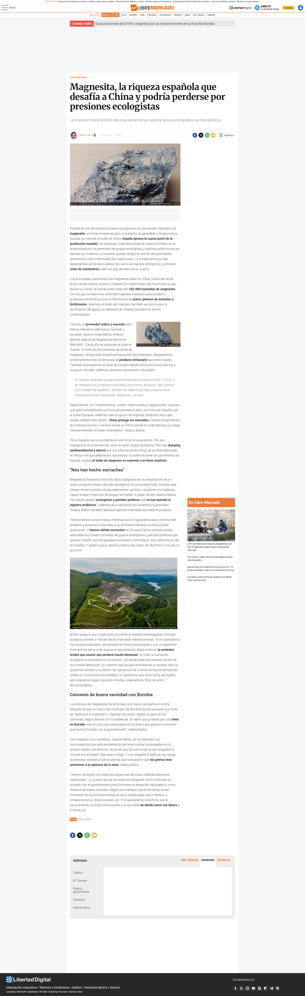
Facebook (235, 988)
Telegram (271, 988)
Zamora (211, 15)
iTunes (277, 988)
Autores (115, 987)
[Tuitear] (201, 135)
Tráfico (78, 873)
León (142, 15)
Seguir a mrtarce (94, 135)
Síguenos (228, 135)
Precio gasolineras (81, 890)
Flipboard (265, 988)
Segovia (178, 15)
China (81, 819)
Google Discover (259, 988)
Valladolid (198, 15)
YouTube (253, 988)
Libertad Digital (119, 979)
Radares (79, 900)
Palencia (152, 15)
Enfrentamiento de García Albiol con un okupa (191, 1)
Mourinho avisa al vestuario (248, 1)
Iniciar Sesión (300, 7)
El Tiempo (80, 881)
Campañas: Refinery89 (16, 991)
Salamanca (165, 15)
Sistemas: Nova (75, 991)
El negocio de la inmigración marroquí (72, 1)
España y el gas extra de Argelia (101, 1)
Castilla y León (111, 15)
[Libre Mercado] (152, 8)
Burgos (133, 15)
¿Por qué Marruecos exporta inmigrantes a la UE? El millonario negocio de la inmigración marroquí (209, 547)
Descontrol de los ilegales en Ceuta (129, 1)
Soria (187, 15)
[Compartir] (195, 135)
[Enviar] (207, 135)
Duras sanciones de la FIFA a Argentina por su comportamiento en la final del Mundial (154, 24)
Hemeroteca (81, 907)
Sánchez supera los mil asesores (158, 1)
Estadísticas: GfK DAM (37, 991)
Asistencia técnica (95, 987)
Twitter (241, 988)
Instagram (247, 988)
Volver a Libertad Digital (240, 7)
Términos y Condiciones (54, 987)
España (96, 15)
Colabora (288, 7)
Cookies (77, 987)
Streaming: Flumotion (57, 991)
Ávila (124, 15)
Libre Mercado (78, 77)
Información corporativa (21, 987)
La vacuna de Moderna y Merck (223, 1)
